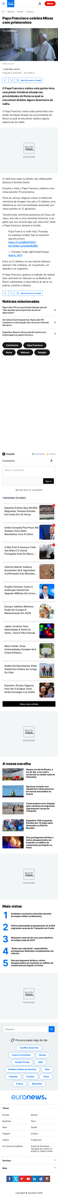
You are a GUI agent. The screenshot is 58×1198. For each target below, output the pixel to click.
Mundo (20, 12)
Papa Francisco (35, 345)
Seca (47, 1069)
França (19, 1084)
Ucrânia (30, 1076)
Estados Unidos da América (22, 1069)
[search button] (52, 1029)
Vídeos (5, 1140)
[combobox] (29, 1029)
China (46, 1076)
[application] (29, 44)
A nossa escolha (16, 764)
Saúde (34, 1127)
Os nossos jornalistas (12, 1146)
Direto (50, 3)
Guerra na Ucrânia (21, 1055)
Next (4, 1127)
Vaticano (30, 12)
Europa (5, 1115)
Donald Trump (22, 1062)
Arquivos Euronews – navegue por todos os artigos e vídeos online (41, 1148)
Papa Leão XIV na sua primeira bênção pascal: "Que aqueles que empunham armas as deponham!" (24, 310)
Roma (9, 352)
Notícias (10, 12)
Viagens (6, 1133)
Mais (4, 1168)
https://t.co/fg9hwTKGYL (22, 242)
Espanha (13, 1076)
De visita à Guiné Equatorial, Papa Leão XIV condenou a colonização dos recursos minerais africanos (25, 322)
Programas (36, 1140)
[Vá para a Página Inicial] (10, 3)
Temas (5, 1108)
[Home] (3, 11)
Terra (33, 1121)
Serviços (6, 1160)
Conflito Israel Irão (29, 1048)
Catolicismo (12, 345)
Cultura (34, 1133)
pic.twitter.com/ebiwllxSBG (23, 245)
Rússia (42, 1055)
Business (6, 1121)
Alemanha (37, 1084)
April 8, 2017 (15, 255)
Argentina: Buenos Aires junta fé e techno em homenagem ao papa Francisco (24, 333)
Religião (42, 352)
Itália (40, 1062)
